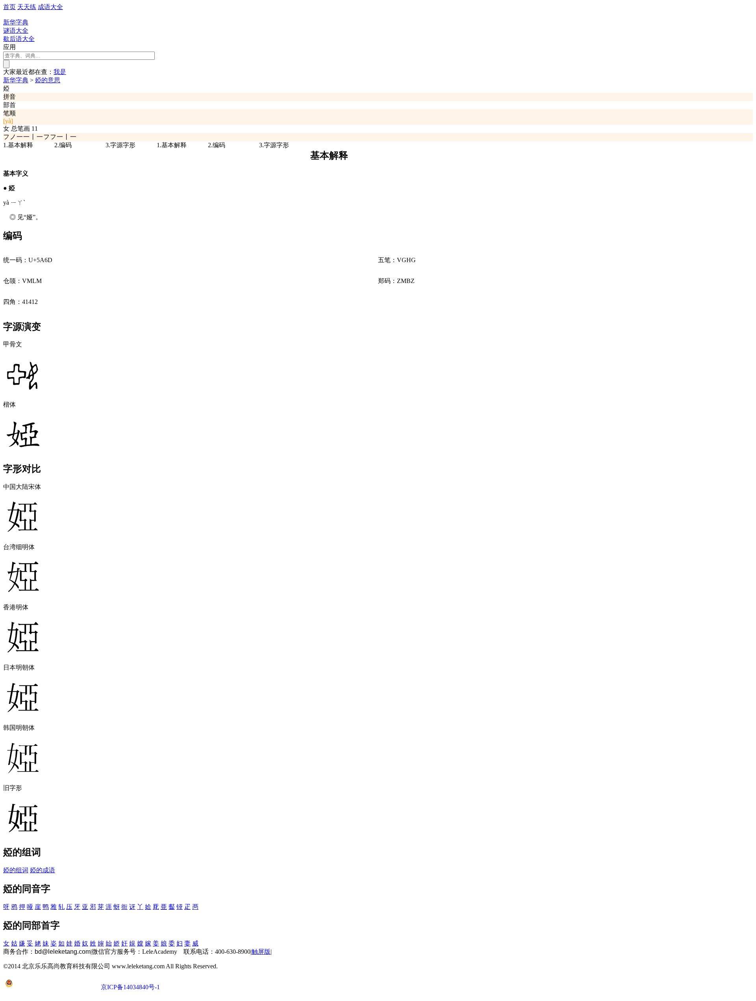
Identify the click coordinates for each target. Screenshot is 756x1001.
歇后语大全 (19, 38)
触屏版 (261, 951)
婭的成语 (42, 870)
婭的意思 (47, 80)
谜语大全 (15, 30)
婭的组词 (15, 870)
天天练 (26, 7)
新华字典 (15, 80)
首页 (9, 7)
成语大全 (50, 7)
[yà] (8, 121)
